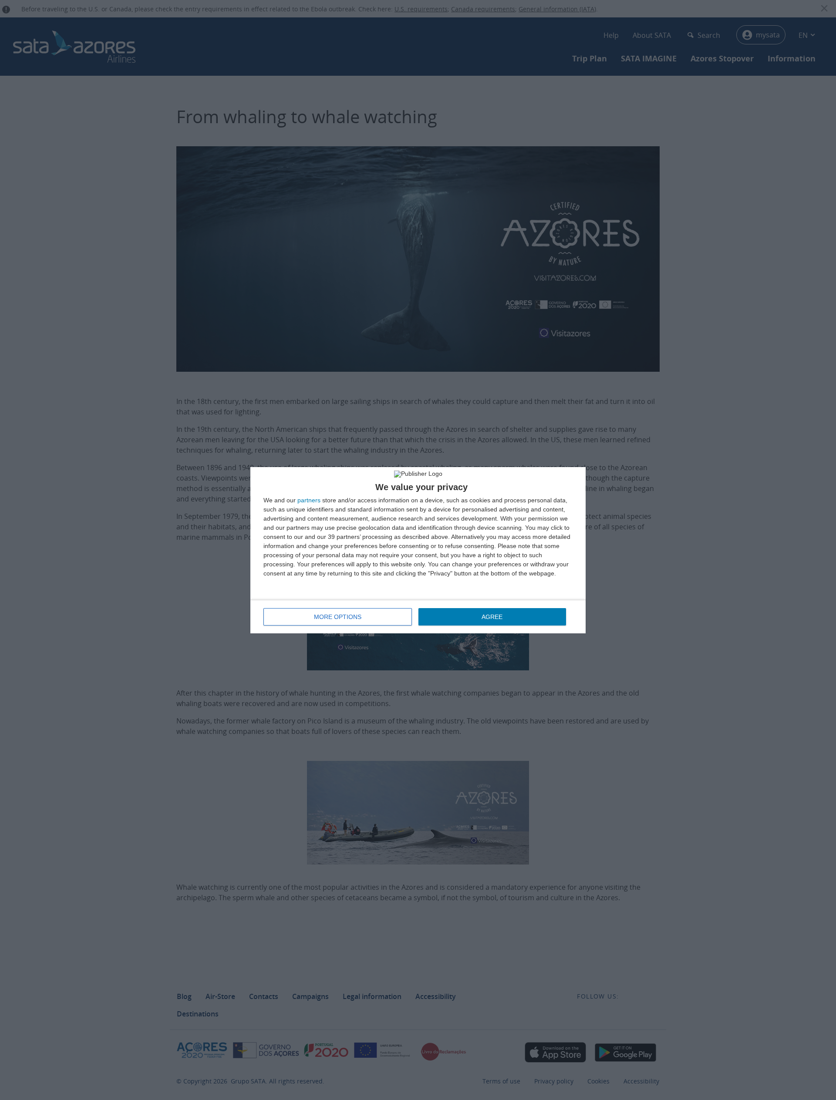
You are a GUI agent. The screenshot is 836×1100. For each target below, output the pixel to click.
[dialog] (418, 550)
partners (308, 500)
